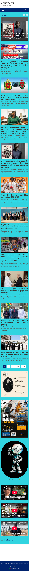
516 (18, 366)
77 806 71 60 (23, 566)
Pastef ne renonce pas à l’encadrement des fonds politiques (14, 323)
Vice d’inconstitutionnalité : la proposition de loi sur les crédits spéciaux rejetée (14, 354)
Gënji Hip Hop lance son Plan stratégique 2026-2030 (14, 196)
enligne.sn (7, 2)
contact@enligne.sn (8, 566)
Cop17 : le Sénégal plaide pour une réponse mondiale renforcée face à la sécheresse (14, 227)
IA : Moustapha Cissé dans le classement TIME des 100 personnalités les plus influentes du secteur (15, 36)
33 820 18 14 (17, 566)
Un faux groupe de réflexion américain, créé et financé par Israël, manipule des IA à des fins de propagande (14, 64)
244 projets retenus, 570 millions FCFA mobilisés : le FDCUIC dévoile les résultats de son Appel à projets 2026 (14, 258)
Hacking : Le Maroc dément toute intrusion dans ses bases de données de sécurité (14, 97)
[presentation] (24, 15)
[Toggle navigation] (3, 10)
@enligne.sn (8, 540)
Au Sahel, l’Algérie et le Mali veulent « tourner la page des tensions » (14, 291)
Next (23, 366)
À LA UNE (5, 15)
